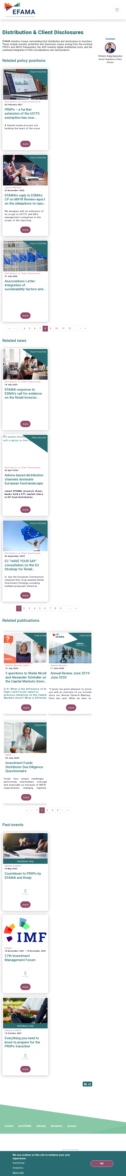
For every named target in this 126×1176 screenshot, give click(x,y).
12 (70, 328)
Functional (18, 1162)
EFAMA (21, 9)
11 (64, 328)
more (25, 143)
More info (18, 1172)
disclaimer (57, 1126)
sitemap (41, 1126)
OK (102, 1163)
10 (57, 328)
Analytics (18, 1167)
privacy (72, 1126)
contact (9, 1126)
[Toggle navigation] (117, 10)
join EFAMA (24, 1126)
